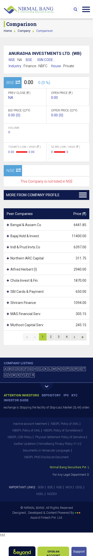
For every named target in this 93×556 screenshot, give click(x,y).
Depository (51, 395)
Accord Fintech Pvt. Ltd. (46, 517)
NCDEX (52, 493)
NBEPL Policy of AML (26, 430)
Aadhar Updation (25, 443)
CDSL (79, 487)
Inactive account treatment (30, 423)
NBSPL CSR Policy (20, 437)
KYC (74, 395)
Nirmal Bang (28, 9)
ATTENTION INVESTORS (21, 395)
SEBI (41, 487)
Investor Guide (16, 400)
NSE (59, 487)
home (8, 31)
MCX (68, 487)
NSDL (40, 493)
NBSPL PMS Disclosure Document (46, 457)
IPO (66, 395)
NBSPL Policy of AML (65, 423)
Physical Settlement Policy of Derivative (60, 437)
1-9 (32, 375)
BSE (50, 487)
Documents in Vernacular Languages (46, 450)
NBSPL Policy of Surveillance (62, 430)
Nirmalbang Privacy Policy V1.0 (58, 443)
